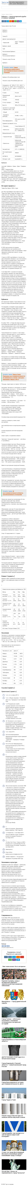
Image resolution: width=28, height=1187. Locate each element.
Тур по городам (7, 2)
